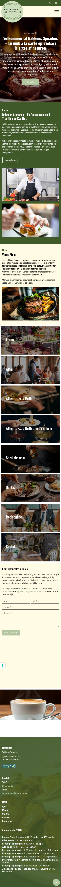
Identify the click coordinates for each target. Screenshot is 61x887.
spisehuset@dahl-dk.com (29, 591)
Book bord (7, 821)
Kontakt (30, 82)
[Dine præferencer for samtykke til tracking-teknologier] (2, 665)
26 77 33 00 (7, 591)
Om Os (5, 814)
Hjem (4, 807)
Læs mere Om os (10, 160)
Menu (5, 810)
